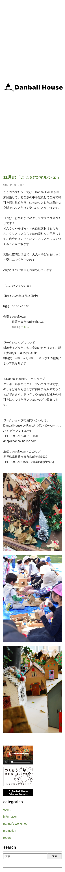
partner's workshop (15, 823)
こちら (25, 327)
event (6, 809)
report (7, 837)
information (10, 816)
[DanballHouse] (18, 763)
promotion (9, 830)
